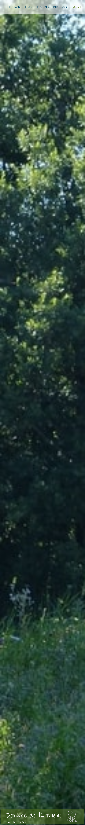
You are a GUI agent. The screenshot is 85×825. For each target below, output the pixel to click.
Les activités (43, 7)
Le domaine (15, 7)
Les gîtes (29, 7)
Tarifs (55, 7)
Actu (64, 7)
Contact (76, 7)
